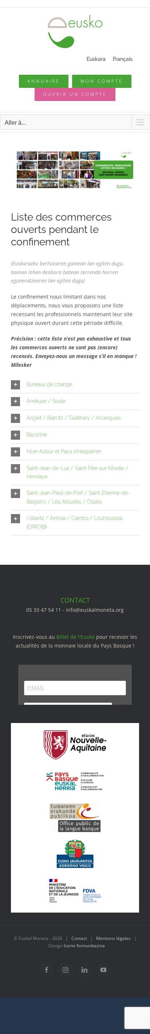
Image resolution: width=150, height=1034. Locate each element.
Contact (79, 938)
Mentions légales (113, 938)
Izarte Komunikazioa (84, 945)
